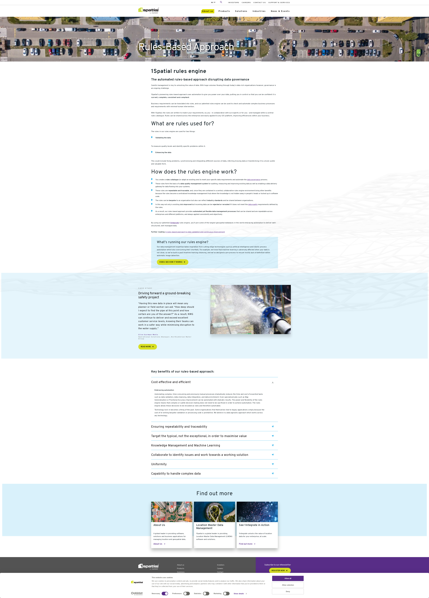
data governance (253, 180)
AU (212, 2)
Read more (146, 347)
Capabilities (161, 56)
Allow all (288, 578)
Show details (239, 594)
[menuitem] (233, 2)
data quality (253, 204)
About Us (157, 544)
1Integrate (174, 223)
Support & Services (279, 2)
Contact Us (259, 2)
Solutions (241, 11)
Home (140, 56)
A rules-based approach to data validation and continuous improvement (195, 232)
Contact (220, 572)
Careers (246, 2)
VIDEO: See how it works (170, 262)
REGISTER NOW (278, 571)
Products (224, 11)
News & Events (280, 11)
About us (207, 11)
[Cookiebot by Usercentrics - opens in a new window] (137, 593)
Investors (233, 2)
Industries (259, 11)
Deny (288, 591)
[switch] (186, 593)
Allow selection (288, 585)
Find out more (245, 544)
